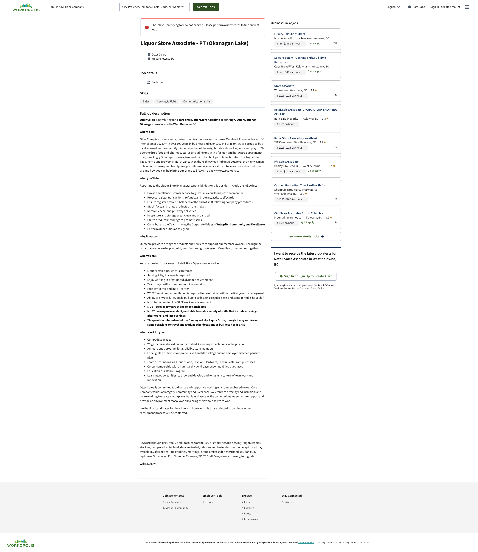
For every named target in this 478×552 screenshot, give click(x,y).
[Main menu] (467, 7)
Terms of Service (306, 542)
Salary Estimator (172, 502)
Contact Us (288, 502)
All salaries (248, 508)
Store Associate (284, 86)
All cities (246, 513)
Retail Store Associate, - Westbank (295, 138)
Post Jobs (419, 7)
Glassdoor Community (175, 508)
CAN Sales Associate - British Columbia (298, 213)
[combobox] (81, 7)
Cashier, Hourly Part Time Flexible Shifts (299, 185)
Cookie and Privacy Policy (311, 288)
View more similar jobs (303, 236)
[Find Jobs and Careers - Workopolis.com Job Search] (26, 7)
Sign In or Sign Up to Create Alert (308, 276)
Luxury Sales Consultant (289, 34)
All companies (250, 519)
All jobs (246, 502)
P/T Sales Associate (286, 162)
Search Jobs (206, 7)
